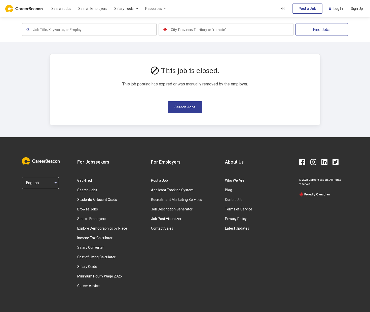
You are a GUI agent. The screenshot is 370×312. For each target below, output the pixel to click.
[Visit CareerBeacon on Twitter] (335, 162)
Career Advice (88, 286)
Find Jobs (321, 29)
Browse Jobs (87, 209)
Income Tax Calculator (95, 238)
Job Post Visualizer (166, 219)
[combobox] (94, 29)
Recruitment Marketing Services (176, 200)
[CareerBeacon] (41, 162)
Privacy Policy (236, 219)
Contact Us (233, 200)
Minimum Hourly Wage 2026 (99, 276)
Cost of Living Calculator (96, 257)
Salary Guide (87, 267)
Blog (228, 190)
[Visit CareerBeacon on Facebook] (302, 162)
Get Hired (84, 180)
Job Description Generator (172, 209)
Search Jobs (61, 9)
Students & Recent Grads (97, 200)
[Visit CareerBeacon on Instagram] (313, 162)
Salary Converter (90, 247)
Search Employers (92, 9)
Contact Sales (162, 228)
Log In (338, 9)
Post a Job (307, 9)
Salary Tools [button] (124, 9)
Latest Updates (237, 228)
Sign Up (357, 9)
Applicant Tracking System (172, 190)
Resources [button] (153, 9)
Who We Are (234, 180)
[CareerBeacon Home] (24, 9)
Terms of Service (238, 209)
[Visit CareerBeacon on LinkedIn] (324, 162)
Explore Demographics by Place (102, 228)
